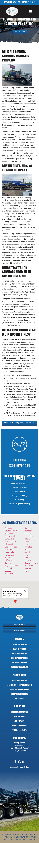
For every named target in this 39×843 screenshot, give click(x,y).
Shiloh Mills (9, 574)
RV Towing (19, 500)
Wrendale (28, 547)
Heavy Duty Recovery (19, 694)
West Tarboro (10, 541)
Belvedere (9, 528)
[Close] (24, 591)
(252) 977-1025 (29, 2)
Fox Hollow (28, 536)
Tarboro (8, 563)
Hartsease (28, 528)
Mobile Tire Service (19, 725)
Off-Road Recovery (19, 662)
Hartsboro (28, 531)
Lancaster (28, 560)
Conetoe (27, 568)
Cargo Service (19, 491)
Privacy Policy (23, 767)
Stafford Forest (11, 531)
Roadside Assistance (19, 483)
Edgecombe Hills (11, 566)
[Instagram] (23, 762)
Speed (27, 552)
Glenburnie (9, 544)
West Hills (9, 549)
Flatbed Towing (19, 649)
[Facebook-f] (15, 762)
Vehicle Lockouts (19, 730)
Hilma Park (9, 555)
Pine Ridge (9, 533)
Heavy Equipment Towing (19, 504)
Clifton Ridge (10, 560)
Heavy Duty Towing (19, 487)
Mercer (27, 571)
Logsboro (8, 571)
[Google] (19, 762)
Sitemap (13, 767)
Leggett (27, 533)
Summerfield (10, 539)
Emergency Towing (19, 496)
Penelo (27, 544)
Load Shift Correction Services (19, 685)
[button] (30, 11)
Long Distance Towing (19, 658)
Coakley (27, 558)
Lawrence (28, 555)
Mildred (27, 549)
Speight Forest (11, 547)
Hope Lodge (10, 552)
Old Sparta (28, 566)
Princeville (9, 568)
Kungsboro (28, 541)
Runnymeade (10, 536)
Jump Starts (19, 721)
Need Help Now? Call (13, 2)
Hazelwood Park (31, 563)
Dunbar (27, 539)
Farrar (7, 558)
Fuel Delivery (19, 716)
